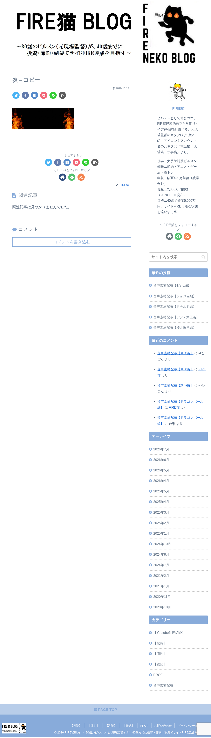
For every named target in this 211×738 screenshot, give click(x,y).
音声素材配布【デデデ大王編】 (176, 317)
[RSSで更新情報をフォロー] (81, 177)
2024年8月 (161, 554)
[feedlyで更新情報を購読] (71, 177)
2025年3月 (161, 512)
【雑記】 (159, 664)
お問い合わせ (163, 725)
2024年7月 (161, 565)
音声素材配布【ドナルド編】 (174, 306)
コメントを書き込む (71, 242)
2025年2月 (161, 523)
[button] (203, 257)
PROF (158, 675)
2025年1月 (161, 533)
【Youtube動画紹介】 (169, 632)
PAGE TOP (107, 710)
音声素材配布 (163, 685)
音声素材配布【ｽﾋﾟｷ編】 (175, 353)
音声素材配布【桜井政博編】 (174, 327)
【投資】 (159, 643)
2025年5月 (161, 491)
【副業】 (111, 725)
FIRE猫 (178, 108)
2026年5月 (161, 470)
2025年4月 (161, 502)
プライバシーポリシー (192, 725)
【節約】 (159, 653)
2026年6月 (161, 460)
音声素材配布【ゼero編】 (172, 285)
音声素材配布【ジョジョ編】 (174, 296)
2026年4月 (161, 481)
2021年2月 (161, 575)
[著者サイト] (62, 177)
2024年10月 (162, 544)
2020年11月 (162, 596)
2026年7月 (161, 449)
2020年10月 (162, 607)
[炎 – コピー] (34, 95)
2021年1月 (161, 586)
